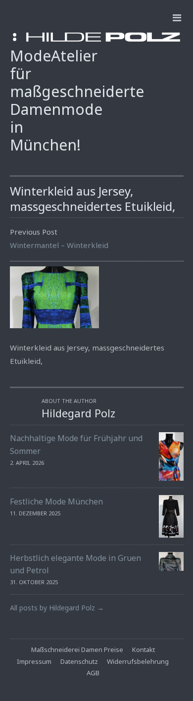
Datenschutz (79, 661)
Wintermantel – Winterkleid (59, 245)
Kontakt (143, 649)
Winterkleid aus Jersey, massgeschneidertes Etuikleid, (92, 198)
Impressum (34, 661)
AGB (93, 672)
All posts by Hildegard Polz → (57, 607)
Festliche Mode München (56, 501)
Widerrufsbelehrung (138, 661)
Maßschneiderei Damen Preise (77, 649)
